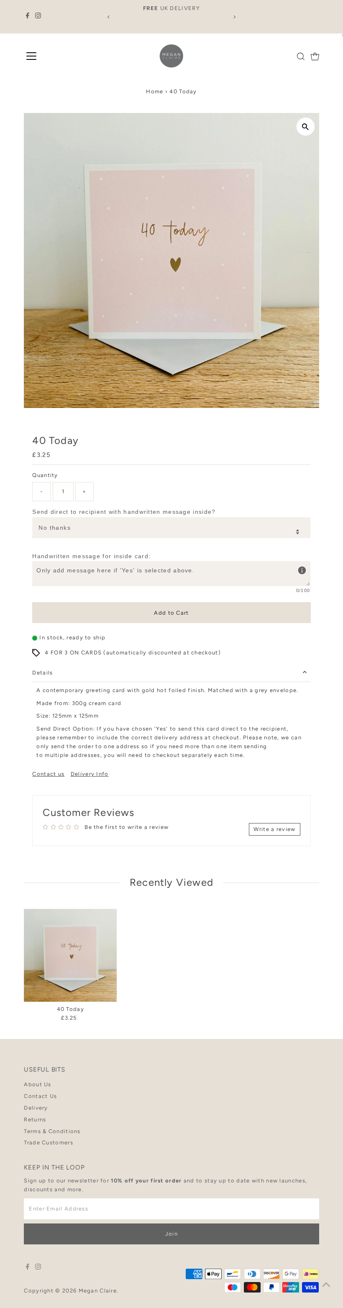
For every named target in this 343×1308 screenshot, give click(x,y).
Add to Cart (171, 613)
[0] (315, 56)
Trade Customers (48, 1142)
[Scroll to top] (326, 1285)
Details (42, 672)
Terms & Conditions (52, 1131)
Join (171, 1234)
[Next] (234, 17)
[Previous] (109, 17)
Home (154, 91)
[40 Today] (70, 955)
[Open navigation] (31, 56)
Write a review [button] (274, 829)
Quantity (45, 475)
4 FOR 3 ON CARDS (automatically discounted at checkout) (133, 652)
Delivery (36, 1108)
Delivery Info (90, 774)
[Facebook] (27, 17)
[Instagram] (38, 17)
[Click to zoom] (305, 126)
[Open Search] (301, 56)
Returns (35, 1119)
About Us (37, 1084)
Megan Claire (98, 1290)
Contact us (48, 774)
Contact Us (40, 1096)
